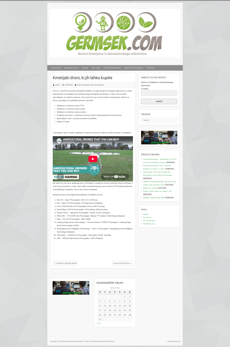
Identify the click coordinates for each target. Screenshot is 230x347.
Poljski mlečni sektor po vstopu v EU (157, 191)
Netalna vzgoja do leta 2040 (154, 198)
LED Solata (96, 68)
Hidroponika (56, 68)
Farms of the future (122, 263)
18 (105, 310)
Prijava (145, 214)
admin (57, 85)
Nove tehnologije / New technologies (90, 85)
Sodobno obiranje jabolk (65, 263)
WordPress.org (149, 224)
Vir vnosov (147, 217)
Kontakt (85, 68)
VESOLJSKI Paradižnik (133, 68)
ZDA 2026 (150, 68)
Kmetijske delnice (71, 68)
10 (100, 306)
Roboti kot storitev (150, 188)
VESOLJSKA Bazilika (112, 68)
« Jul (98, 323)
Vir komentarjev (149, 221)
